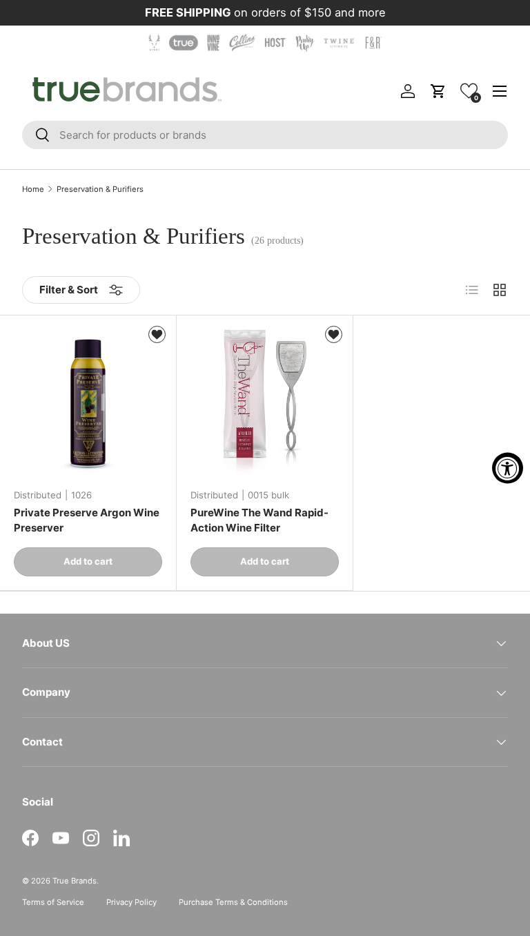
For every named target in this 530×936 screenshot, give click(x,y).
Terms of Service (53, 902)
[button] (469, 90)
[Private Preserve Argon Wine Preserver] (88, 403)
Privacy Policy (131, 902)
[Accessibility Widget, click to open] (507, 468)
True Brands (74, 881)
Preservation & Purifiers (100, 189)
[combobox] (265, 135)
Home (33, 189)
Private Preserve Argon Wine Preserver (86, 520)
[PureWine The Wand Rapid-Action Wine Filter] (264, 403)
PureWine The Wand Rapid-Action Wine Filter (259, 520)
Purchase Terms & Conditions (233, 902)
